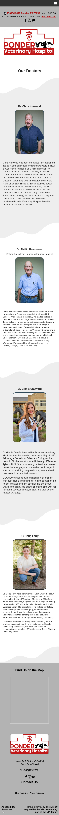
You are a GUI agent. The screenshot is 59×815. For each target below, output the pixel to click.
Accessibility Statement (8, 808)
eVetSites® (52, 807)
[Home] (29, 42)
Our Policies (21, 793)
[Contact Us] (33, 20)
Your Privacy (37, 793)
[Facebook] (25, 20)
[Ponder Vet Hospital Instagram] (29, 20)
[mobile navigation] (54, 3)
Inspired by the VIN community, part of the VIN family (41, 810)
